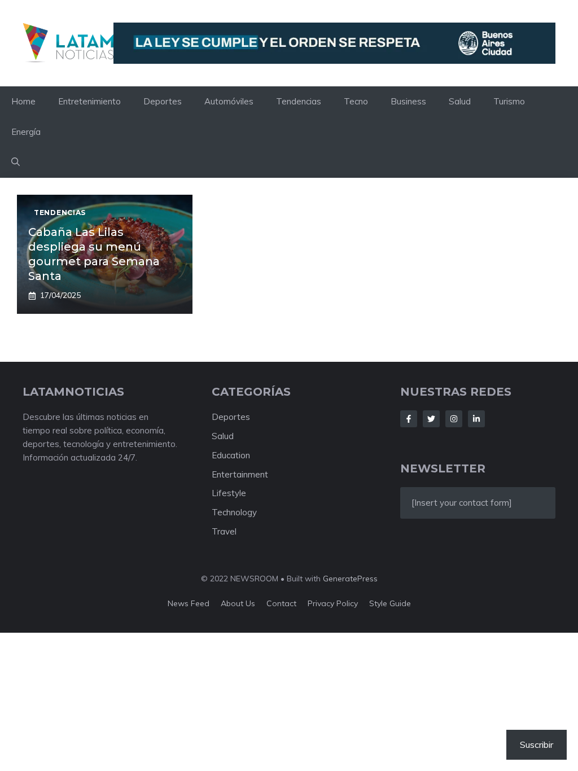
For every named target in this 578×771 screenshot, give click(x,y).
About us (238, 603)
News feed (188, 603)
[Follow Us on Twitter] (431, 418)
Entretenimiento (89, 101)
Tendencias (298, 101)
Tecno (356, 101)
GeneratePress (350, 578)
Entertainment (240, 474)
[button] (15, 162)
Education (231, 455)
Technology (234, 512)
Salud (460, 101)
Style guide (390, 603)
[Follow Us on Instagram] (453, 418)
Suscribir (536, 744)
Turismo (509, 101)
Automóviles (228, 101)
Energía (26, 131)
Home (23, 101)
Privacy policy (333, 603)
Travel (224, 531)
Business (408, 101)
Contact (281, 603)
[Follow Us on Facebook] (408, 418)
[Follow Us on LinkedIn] (476, 418)
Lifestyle (229, 493)
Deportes (162, 101)
